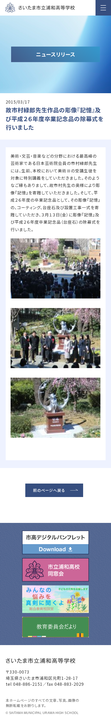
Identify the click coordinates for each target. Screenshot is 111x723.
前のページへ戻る (49, 490)
